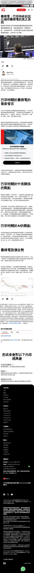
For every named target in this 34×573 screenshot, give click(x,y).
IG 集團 (5, 559)
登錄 (32, 5)
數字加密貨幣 (7, 399)
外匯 (4, 390)
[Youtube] (12, 494)
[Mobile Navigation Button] (32, 10)
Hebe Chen (10, 72)
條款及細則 (13, 483)
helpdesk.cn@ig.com (13, 464)
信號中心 (5, 436)
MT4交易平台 (7, 417)
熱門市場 (4, 332)
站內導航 (7, 483)
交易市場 (5, 387)
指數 (17, 332)
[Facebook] (7, 66)
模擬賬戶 (5, 422)
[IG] (3, 9)
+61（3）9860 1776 (14, 462)
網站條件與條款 (14, 340)
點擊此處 (11, 466)
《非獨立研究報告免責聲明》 (15, 323)
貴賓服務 (5, 445)
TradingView (7, 413)
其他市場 (5, 402)
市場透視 (5, 426)
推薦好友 (5, 447)
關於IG (5, 440)
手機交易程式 (7, 411)
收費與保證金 (7, 443)
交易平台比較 (7, 420)
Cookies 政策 (27, 483)
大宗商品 (5, 397)
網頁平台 (5, 408)
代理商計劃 (6, 454)
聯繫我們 (5, 459)
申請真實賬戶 (21, 10)
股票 (3, 62)
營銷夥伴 (5, 449)
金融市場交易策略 (8, 431)
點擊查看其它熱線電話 (9, 468)
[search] (29, 10)
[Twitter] (12, 66)
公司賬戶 (5, 452)
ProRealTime (7, 415)
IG (4, 483)
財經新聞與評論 (7, 429)
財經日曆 (5, 433)
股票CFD (5, 395)
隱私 (18, 483)
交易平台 (5, 406)
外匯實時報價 (7, 336)
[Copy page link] (2, 66)
